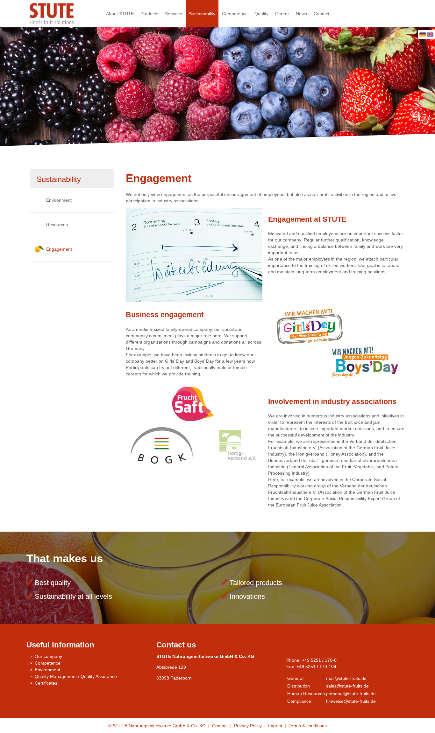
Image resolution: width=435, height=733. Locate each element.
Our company (48, 656)
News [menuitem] (301, 13)
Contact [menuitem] (321, 13)
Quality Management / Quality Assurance (76, 676)
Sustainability (59, 179)
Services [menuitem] (173, 13)
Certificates (46, 683)
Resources (57, 224)
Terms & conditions (308, 725)
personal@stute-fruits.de (351, 693)
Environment (59, 200)
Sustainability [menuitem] (202, 13)
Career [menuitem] (282, 13)
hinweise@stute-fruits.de (351, 701)
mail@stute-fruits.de (346, 678)
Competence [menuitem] (235, 13)
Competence (48, 663)
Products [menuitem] (149, 13)
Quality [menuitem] (261, 13)
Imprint (275, 725)
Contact (220, 725)
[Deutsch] (422, 35)
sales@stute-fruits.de (347, 685)
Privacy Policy (248, 725)
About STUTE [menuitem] (120, 13)
